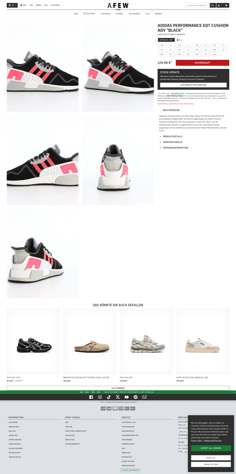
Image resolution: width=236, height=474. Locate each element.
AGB (123, 448)
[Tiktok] (109, 397)
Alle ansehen (118, 388)
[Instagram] (100, 397)
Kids (46, 5)
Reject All (211, 458)
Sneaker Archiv (15, 457)
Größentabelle (172, 142)
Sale (148, 14)
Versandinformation (175, 147)
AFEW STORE (118, 5)
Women (38, 5)
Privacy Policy (196, 440)
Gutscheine (55, 5)
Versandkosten (177, 93)
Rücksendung (127, 440)
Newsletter (69, 440)
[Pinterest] (136, 397)
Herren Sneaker (15, 440)
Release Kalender (16, 448)
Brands (158, 14)
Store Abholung (128, 427)
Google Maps (183, 431)
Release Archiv (15, 453)
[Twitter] (118, 397)
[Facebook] (91, 397)
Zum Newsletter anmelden (193, 85)
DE (13, 5)
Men (31, 5)
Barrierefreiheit (128, 466)
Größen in (166, 40)
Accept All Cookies (211, 448)
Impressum (126, 453)
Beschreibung (171, 110)
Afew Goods (69, 435)
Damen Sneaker (15, 444)
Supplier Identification (212, 440)
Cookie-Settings (128, 461)
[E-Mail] (144, 397)
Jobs (66, 422)
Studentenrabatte (72, 444)
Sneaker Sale (14, 427)
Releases (91, 13)
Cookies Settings (211, 464)
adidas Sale (13, 435)
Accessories (134, 14)
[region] (211, 443)
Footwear (105, 14)
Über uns (68, 427)
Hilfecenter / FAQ (128, 422)
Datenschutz (127, 457)
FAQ (24, 5)
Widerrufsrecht (128, 444)
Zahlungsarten (128, 431)
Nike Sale (12, 431)
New (76, 14)
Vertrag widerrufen (130, 470)
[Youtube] (127, 397)
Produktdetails (172, 136)
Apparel (119, 14)
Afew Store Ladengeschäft (75, 431)
